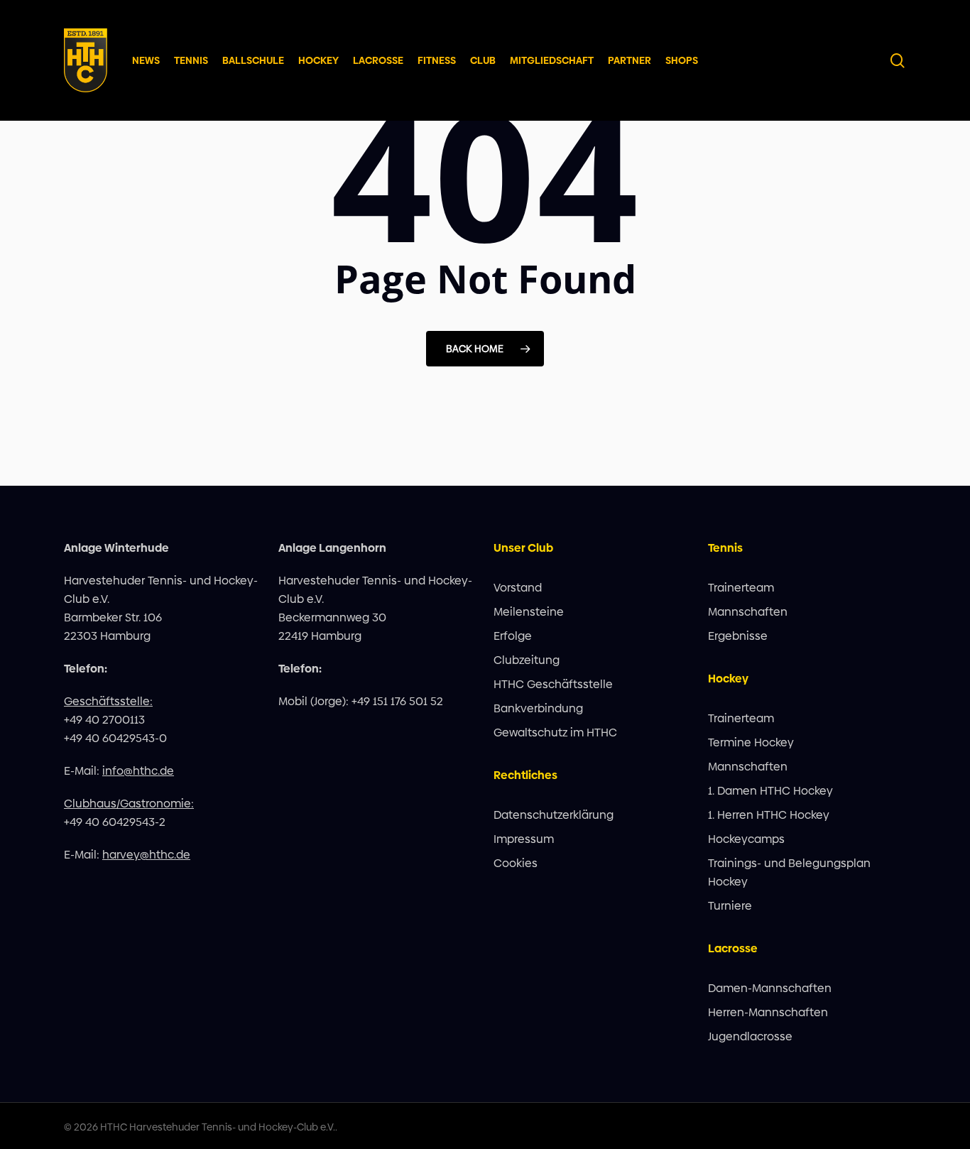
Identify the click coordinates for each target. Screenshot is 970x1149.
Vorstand (518, 587)
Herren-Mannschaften (768, 1012)
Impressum (524, 839)
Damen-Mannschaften (770, 988)
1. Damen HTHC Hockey (770, 791)
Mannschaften (748, 612)
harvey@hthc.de (146, 854)
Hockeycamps (746, 839)
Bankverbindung (538, 708)
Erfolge (513, 636)
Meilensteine (529, 612)
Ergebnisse (738, 636)
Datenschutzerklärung (554, 815)
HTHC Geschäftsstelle (553, 684)
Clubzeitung (527, 660)
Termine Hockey (751, 742)
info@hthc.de (138, 771)
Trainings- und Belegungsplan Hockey (789, 872)
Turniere (730, 906)
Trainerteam (741, 587)
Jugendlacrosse (750, 1036)
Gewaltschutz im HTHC (555, 732)
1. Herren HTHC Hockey (768, 815)
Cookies (516, 863)
